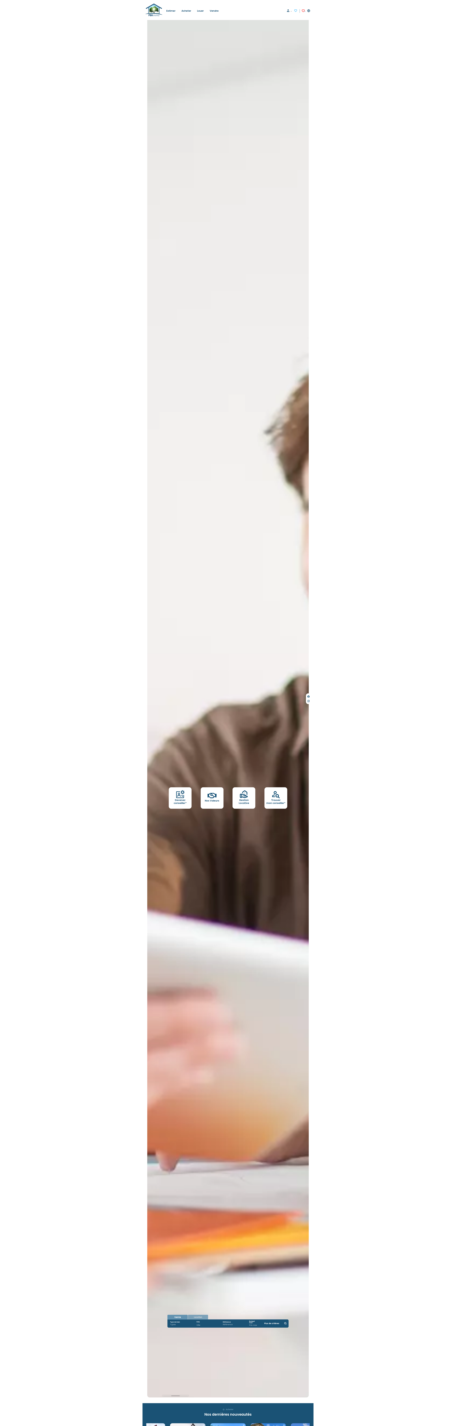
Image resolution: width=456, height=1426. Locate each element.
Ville (198, 1322)
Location (198, 1317)
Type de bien (175, 1322)
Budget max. (252, 1322)
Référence (227, 1322)
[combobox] (180, 1324)
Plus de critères (271, 1323)
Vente (177, 1317)
